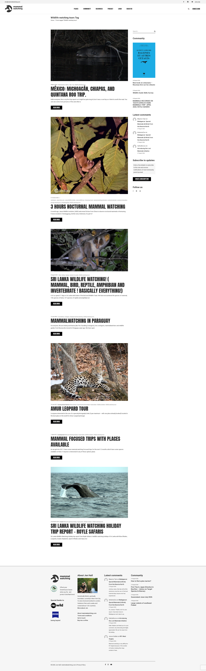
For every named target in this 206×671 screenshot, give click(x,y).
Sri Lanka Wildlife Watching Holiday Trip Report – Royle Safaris (86, 528)
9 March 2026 (54, 84)
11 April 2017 (54, 434)
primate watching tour (56, 202)
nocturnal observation (122, 200)
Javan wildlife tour (80, 200)
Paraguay (67, 316)
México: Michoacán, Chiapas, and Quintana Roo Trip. (83, 91)
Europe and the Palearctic (64, 404)
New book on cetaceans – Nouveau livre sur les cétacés (144, 84)
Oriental (61, 521)
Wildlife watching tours (80, 84)
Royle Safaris (93, 404)
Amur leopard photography (83, 404)
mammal (72, 275)
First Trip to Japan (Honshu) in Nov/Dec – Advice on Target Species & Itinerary (142, 589)
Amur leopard (73, 404)
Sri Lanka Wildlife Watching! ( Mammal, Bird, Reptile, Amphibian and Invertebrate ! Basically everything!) (88, 284)
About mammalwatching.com (86, 613)
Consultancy (61, 316)
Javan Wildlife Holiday (70, 200)
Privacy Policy (81, 665)
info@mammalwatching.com (12, 2)
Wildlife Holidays (101, 404)
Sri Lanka (76, 275)
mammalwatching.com (68, 665)
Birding (63, 275)
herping (67, 275)
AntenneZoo (141, 132)
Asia (60, 275)
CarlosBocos (141, 146)
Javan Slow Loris (60, 200)
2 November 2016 (55, 521)
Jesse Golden (113, 636)
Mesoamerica (62, 84)
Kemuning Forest (89, 200)
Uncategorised (61, 434)
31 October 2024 (54, 197)
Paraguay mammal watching (76, 316)
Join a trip (197, 2)
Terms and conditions (84, 616)
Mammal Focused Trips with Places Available (85, 441)
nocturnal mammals (112, 200)
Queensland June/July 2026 (141, 597)
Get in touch (81, 618)
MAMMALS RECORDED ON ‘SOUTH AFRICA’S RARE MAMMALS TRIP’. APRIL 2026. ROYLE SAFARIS (143, 104)
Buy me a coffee (82, 620)
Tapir (70, 84)
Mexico (67, 84)
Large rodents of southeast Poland (141, 604)
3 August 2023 (54, 275)
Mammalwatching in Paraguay (80, 320)
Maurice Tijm (141, 119)
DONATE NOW (196, 9)
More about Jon (82, 608)
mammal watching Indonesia (100, 200)
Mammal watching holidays (71, 434)
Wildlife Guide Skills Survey (143, 93)
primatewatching (65, 202)
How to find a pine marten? (141, 581)
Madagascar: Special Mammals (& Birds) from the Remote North (145, 124)
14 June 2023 (54, 316)
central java (53, 200)
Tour (73, 84)
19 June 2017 (54, 404)
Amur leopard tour (69, 408)
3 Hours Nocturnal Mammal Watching (88, 206)
